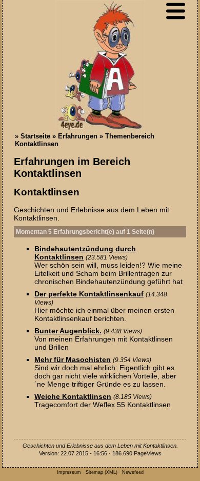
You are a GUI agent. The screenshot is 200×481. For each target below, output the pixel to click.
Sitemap (94, 472)
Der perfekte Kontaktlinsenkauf (89, 294)
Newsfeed (133, 472)
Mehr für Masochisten (72, 359)
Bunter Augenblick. (68, 331)
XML (111, 472)
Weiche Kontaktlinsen (72, 396)
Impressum (69, 472)
